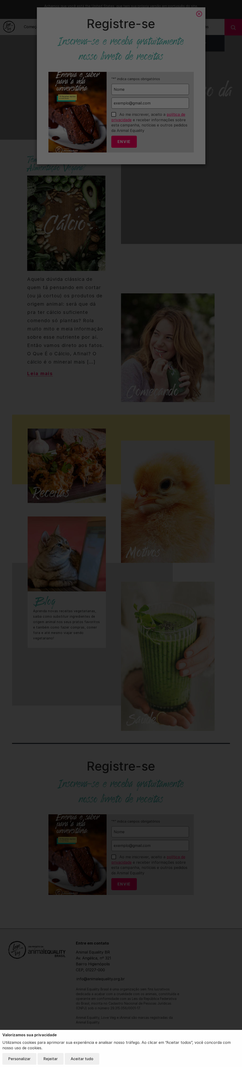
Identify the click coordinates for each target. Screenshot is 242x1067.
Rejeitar (50, 1058)
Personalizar (19, 1058)
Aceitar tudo (82, 1058)
